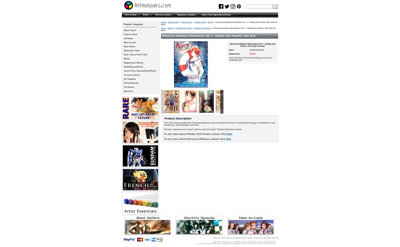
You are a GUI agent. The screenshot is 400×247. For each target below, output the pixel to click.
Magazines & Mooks (186, 15)
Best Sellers (129, 46)
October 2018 (200, 22)
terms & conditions (234, 238)
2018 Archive (186, 22)
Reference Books (163, 15)
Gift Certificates (131, 83)
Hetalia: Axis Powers (202, 28)
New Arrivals (131, 15)
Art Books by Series (183, 28)
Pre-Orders (129, 87)
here (229, 134)
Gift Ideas (128, 38)
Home (163, 22)
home (223, 238)
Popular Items (131, 34)
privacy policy (247, 238)
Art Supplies (130, 79)
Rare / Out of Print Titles (135, 54)
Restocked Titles (132, 50)
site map (266, 238)
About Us (128, 91)
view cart (274, 238)
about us (216, 238)
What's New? (173, 22)
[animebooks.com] (160, 6)
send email (258, 238)
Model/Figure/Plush (133, 67)
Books (146, 15)
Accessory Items (132, 75)
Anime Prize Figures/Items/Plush (215, 15)
